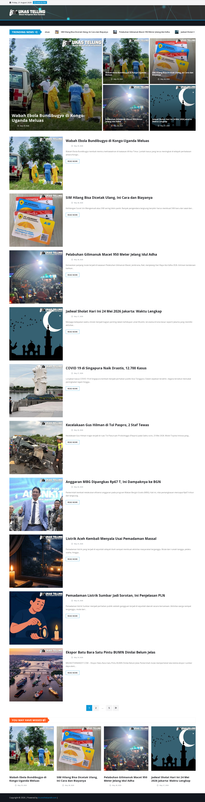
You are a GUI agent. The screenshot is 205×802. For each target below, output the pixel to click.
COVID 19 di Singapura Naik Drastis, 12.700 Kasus (106, 368)
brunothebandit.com (47, 797)
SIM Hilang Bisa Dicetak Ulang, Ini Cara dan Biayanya (51, 118)
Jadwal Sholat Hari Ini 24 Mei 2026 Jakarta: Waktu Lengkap (172, 120)
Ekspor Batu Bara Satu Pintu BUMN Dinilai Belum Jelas (110, 652)
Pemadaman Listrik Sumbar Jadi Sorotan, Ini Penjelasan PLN (115, 595)
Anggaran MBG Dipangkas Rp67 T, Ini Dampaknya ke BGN (113, 481)
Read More (73, 161)
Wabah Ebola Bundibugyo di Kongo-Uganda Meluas (125, 73)
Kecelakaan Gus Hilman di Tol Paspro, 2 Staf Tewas (107, 425)
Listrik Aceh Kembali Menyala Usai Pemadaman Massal (111, 538)
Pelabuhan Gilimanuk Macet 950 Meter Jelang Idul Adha (123, 120)
